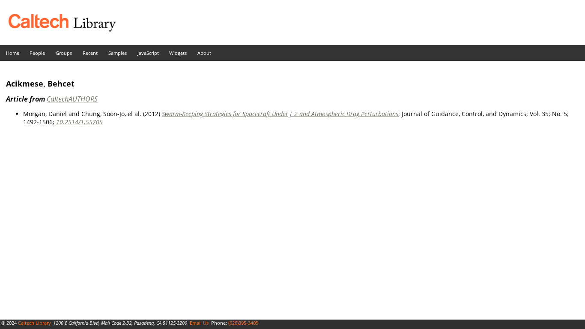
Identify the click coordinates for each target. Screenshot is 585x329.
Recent (90, 53)
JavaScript (148, 53)
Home (12, 53)
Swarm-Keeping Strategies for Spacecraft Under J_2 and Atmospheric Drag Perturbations (280, 114)
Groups (64, 53)
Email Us (199, 323)
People (37, 53)
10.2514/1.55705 (79, 122)
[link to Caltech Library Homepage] (58, 29)
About (204, 53)
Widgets (178, 53)
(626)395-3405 (243, 323)
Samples (117, 53)
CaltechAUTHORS (72, 99)
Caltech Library (34, 323)
